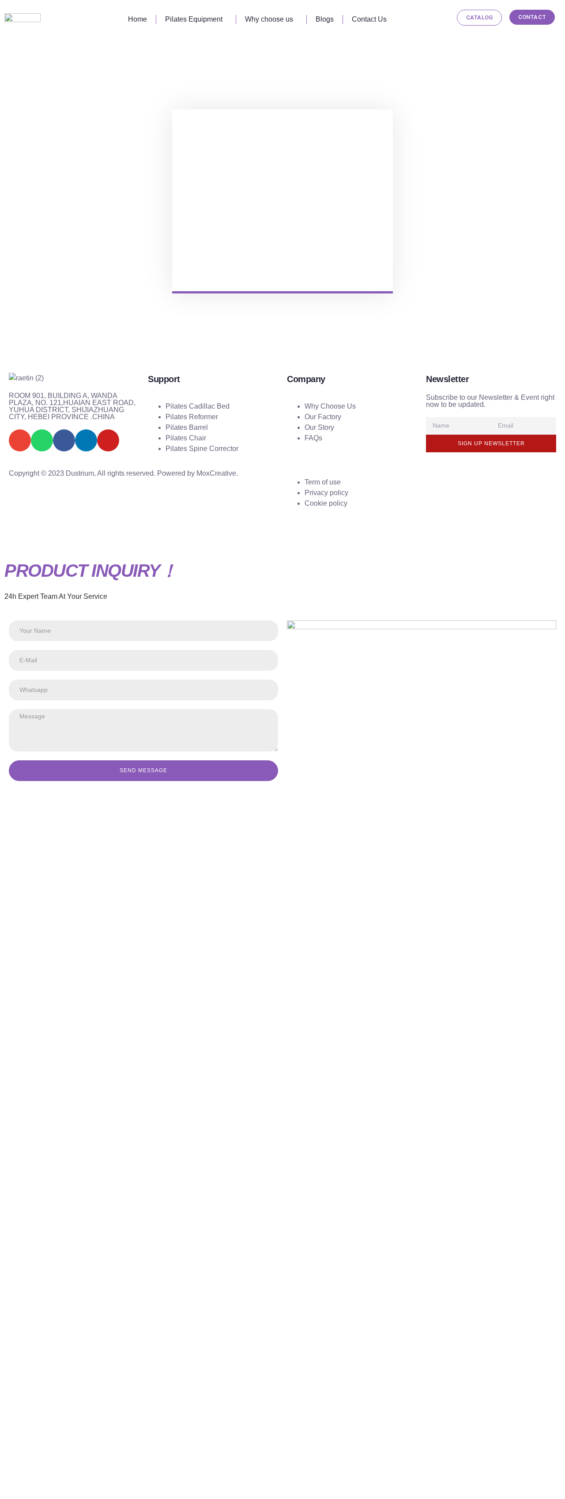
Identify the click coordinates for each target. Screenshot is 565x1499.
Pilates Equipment (193, 19)
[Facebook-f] (64, 440)
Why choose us (269, 19)
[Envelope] (20, 440)
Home (137, 19)
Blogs (325, 19)
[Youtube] (108, 440)
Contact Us (369, 19)
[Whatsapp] (42, 440)
